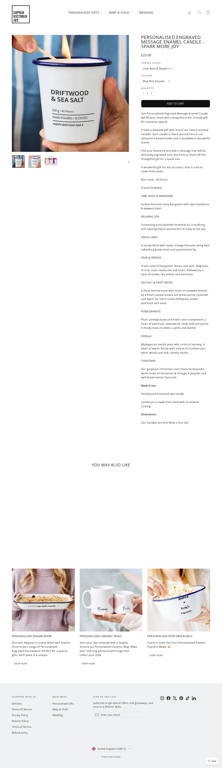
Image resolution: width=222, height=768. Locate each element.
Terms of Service (21, 726)
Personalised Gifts (84, 12)
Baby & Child (119, 12)
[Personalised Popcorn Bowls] (178, 600)
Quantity (147, 88)
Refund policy (20, 732)
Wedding (146, 12)
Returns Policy (20, 721)
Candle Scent (151, 63)
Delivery (17, 703)
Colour (146, 76)
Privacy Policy (20, 715)
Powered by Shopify (111, 756)
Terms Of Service (22, 709)
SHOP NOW (20, 663)
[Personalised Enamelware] (43, 600)
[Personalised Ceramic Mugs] (111, 600)
